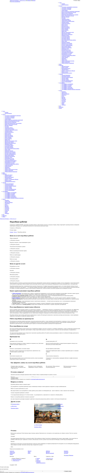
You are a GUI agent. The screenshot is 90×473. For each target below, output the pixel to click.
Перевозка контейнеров (67, 47)
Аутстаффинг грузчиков (67, 85)
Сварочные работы (66, 56)
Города (60, 90)
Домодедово (64, 92)
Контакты (61, 107)
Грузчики (64, 18)
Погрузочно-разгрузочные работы (69, 39)
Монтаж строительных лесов (68, 32)
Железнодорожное (65, 93)
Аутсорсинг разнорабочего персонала (69, 7)
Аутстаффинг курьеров (66, 86)
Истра (63, 96)
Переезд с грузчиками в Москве (68, 70)
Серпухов (64, 101)
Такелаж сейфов (65, 78)
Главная (11, 232)
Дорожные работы (65, 19)
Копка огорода (65, 24)
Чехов (63, 103)
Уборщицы (64, 58)
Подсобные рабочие (66, 38)
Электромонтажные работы (67, 52)
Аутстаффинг (62, 82)
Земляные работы (65, 22)
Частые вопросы (65, 4)
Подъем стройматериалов (67, 45)
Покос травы (64, 41)
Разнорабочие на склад (66, 54)
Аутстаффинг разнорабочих (67, 88)
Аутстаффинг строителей (67, 87)
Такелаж (61, 74)
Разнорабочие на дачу (66, 49)
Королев (63, 97)
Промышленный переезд (67, 72)
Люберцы (64, 104)
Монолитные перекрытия (67, 34)
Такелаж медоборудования (67, 77)
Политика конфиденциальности (40, 462)
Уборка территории (66, 61)
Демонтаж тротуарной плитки (68, 21)
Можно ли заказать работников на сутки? (19, 388)
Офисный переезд (65, 66)
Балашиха (64, 91)
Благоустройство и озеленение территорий (71, 11)
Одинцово (64, 99)
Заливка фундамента (66, 23)
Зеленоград (64, 94)
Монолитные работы (66, 33)
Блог (60, 105)
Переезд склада (65, 71)
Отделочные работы (66, 36)
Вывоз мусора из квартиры (67, 13)
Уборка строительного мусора (68, 60)
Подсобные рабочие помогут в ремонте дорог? (20, 384)
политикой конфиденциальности (38, 379)
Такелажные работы (66, 76)
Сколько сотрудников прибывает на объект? (20, 392)
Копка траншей (65, 28)
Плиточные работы (66, 37)
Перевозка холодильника (67, 43)
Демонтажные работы (66, 20)
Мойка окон (64, 31)
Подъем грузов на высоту (67, 44)
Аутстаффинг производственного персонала (71, 89)
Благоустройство (16, 297)
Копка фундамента (65, 26)
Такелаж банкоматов (66, 75)
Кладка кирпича (65, 30)
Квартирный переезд (66, 68)
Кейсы (60, 108)
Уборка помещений (16, 293)
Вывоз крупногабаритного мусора (69, 12)
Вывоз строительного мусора (68, 15)
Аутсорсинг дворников (66, 8)
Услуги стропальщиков (66, 81)
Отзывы (63, 3)
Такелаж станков (65, 79)
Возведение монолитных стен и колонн (70, 14)
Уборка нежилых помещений (68, 63)
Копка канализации (66, 27)
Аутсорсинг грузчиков (66, 9)
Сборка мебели (65, 57)
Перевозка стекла (65, 48)
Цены (60, 64)
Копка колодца (65, 25)
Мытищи (63, 98)
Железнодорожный (50, 453)
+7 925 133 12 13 (22, 0)
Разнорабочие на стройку (67, 53)
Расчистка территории (66, 50)
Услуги (60, 5)
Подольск (64, 100)
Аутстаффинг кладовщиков (67, 83)
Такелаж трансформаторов (67, 80)
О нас (60, 2)
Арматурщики (65, 10)
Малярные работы (65, 35)
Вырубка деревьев (65, 16)
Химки (63, 102)
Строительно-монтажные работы (68, 55)
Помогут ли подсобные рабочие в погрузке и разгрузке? (22, 396)
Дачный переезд (65, 69)
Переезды (61, 65)
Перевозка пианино (66, 42)
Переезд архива (65, 67)
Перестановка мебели (66, 46)
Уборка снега (64, 59)
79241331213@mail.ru (14, 0)
